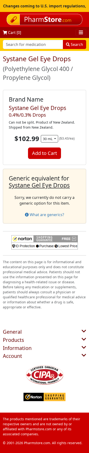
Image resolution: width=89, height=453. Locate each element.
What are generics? (46, 214)
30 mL (48, 138)
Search (76, 44)
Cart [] (14, 32)
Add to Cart (44, 153)
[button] (44, 242)
